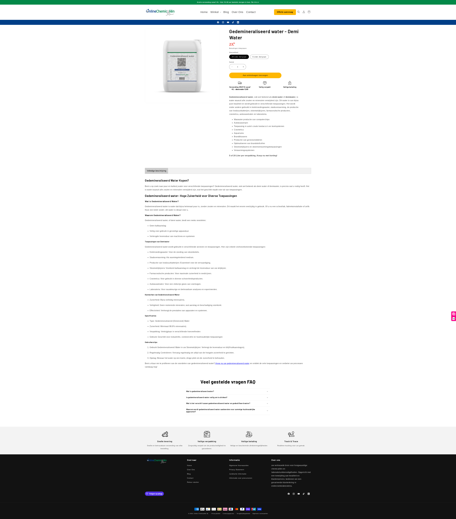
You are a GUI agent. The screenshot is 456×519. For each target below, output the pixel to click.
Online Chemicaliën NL (201, 513)
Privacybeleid (215, 513)
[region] (264, 126)
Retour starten (193, 482)
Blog (189, 474)
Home (189, 465)
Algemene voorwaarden (260, 513)
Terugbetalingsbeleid (243, 513)
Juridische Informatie (237, 474)
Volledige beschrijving (156, 171)
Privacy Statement (236, 470)
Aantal (231, 62)
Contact (190, 478)
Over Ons (191, 470)
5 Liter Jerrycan (259, 57)
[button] (215, 12)
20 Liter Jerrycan (239, 57)
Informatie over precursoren (240, 478)
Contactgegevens (228, 513)
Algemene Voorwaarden (239, 465)
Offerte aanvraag (285, 12)
